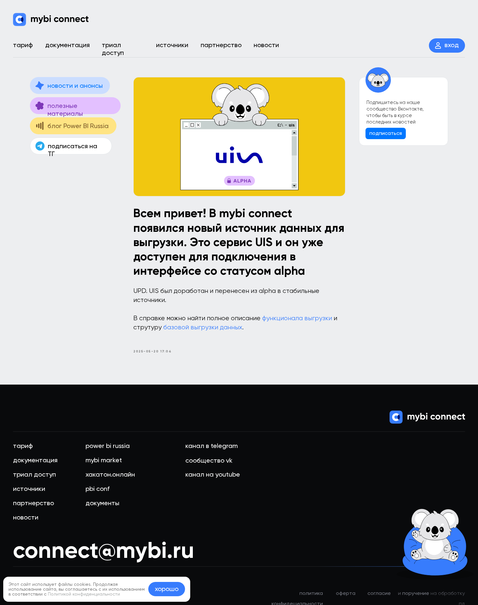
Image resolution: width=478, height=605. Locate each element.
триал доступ (34, 474)
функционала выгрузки (297, 318)
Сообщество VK (208, 460)
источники (29, 489)
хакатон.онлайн (110, 474)
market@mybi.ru (214, 556)
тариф (23, 446)
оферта (345, 593)
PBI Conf (98, 489)
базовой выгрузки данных (202, 327)
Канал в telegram (211, 446)
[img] (50, 19)
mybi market (104, 460)
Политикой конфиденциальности (84, 594)
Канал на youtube (212, 474)
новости (25, 517)
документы (102, 503)
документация (35, 460)
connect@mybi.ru (103, 550)
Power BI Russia (108, 446)
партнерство (33, 503)
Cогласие (379, 593)
